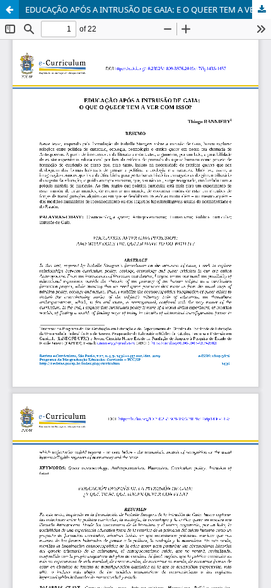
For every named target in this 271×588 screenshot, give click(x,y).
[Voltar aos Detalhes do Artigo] (9, 9)
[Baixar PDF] (261, 9)
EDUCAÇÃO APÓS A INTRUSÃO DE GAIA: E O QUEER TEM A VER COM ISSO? (148, 9)
